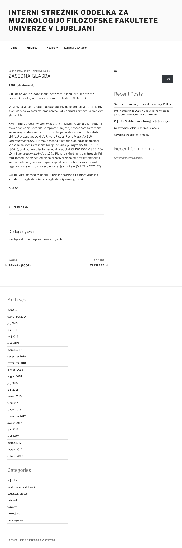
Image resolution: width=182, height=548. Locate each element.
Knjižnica (31, 47)
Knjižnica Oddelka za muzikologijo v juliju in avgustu (143, 121)
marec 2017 (14, 442)
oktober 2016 (15, 456)
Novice (51, 47)
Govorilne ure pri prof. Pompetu (131, 134)
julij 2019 (12, 323)
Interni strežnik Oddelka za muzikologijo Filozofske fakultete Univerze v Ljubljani (83, 20)
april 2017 (13, 436)
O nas (14, 47)
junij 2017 (12, 429)
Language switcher (75, 47)
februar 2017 (14, 449)
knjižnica (12, 480)
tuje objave (13, 513)
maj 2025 (12, 309)
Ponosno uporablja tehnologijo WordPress (31, 539)
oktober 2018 (15, 369)
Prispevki (12, 500)
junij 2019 (12, 329)
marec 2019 (14, 349)
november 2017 (16, 416)
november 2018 (16, 362)
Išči (116, 71)
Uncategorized (15, 520)
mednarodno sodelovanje (21, 486)
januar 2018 (14, 409)
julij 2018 (12, 383)
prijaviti (57, 239)
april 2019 (13, 343)
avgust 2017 (14, 422)
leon (46, 71)
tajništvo (21, 207)
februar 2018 (14, 402)
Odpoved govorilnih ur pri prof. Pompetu (136, 127)
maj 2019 (12, 336)
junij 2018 (12, 389)
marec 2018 (14, 396)
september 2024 (17, 316)
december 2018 (16, 356)
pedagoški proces (17, 493)
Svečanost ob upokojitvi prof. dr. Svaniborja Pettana (143, 104)
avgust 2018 (14, 376)
